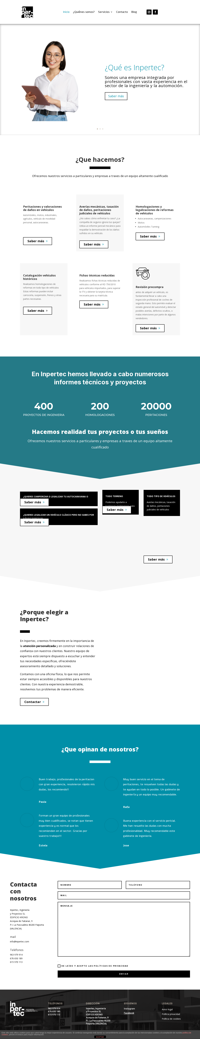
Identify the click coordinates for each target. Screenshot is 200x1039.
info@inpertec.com (19, 941)
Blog (134, 12)
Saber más (116, 96)
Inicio (66, 12)
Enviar (123, 974)
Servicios (104, 12)
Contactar (32, 702)
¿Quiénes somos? (84, 12)
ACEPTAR (100, 1037)
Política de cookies (171, 1019)
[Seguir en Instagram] (149, 12)
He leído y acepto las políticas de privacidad (94, 966)
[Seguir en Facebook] (155, 12)
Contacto (122, 12)
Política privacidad (171, 1014)
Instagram (129, 1008)
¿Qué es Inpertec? (134, 67)
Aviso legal (167, 1009)
